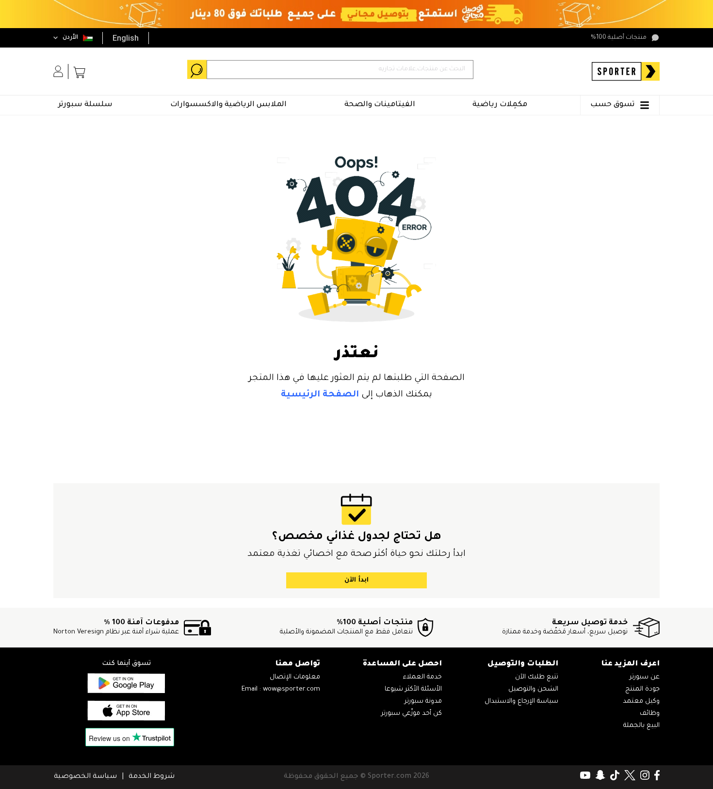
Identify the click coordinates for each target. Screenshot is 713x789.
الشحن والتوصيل (533, 689)
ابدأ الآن (356, 580)
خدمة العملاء (422, 677)
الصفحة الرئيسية (320, 395)
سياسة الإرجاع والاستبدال (521, 701)
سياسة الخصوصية (85, 777)
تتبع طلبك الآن (536, 677)
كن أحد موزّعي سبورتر (411, 713)
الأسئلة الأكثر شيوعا (413, 689)
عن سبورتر (645, 677)
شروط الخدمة (152, 777)
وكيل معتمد (641, 701)
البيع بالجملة (641, 725)
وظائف (650, 713)
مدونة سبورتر (423, 701)
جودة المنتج (642, 689)
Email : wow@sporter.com (281, 689)
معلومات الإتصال (295, 677)
